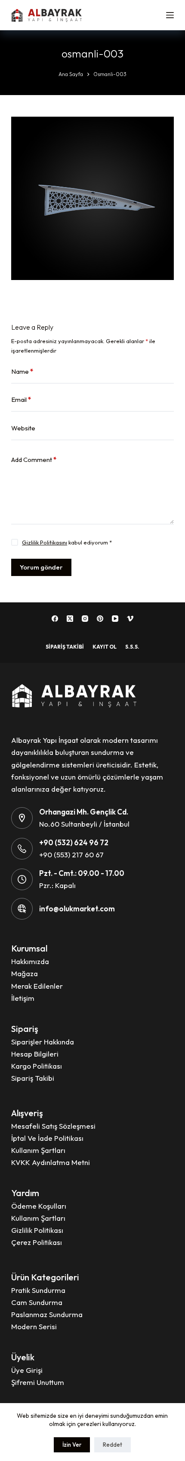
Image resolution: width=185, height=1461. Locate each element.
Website (23, 428)
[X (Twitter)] (70, 618)
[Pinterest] (100, 618)
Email (21, 399)
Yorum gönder (41, 567)
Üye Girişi (27, 1370)
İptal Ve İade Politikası (47, 1138)
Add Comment (33, 459)
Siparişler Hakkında (42, 1041)
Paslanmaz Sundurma (47, 1314)
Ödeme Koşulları (38, 1205)
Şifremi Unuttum (37, 1382)
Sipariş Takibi (65, 646)
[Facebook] (55, 618)
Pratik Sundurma (38, 1290)
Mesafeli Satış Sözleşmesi (53, 1125)
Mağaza (24, 973)
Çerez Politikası (36, 1242)
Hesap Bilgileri (35, 1053)
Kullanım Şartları (38, 1150)
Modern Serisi (34, 1326)
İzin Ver (71, 1444)
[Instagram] (85, 618)
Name (22, 371)
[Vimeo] (130, 618)
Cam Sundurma (36, 1302)
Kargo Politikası (36, 1065)
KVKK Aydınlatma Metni (50, 1162)
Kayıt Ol (104, 646)
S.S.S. (132, 646)
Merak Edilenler (37, 985)
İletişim (22, 998)
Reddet (112, 1444)
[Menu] (170, 15)
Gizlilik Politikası (37, 1230)
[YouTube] (115, 618)
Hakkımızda (30, 961)
